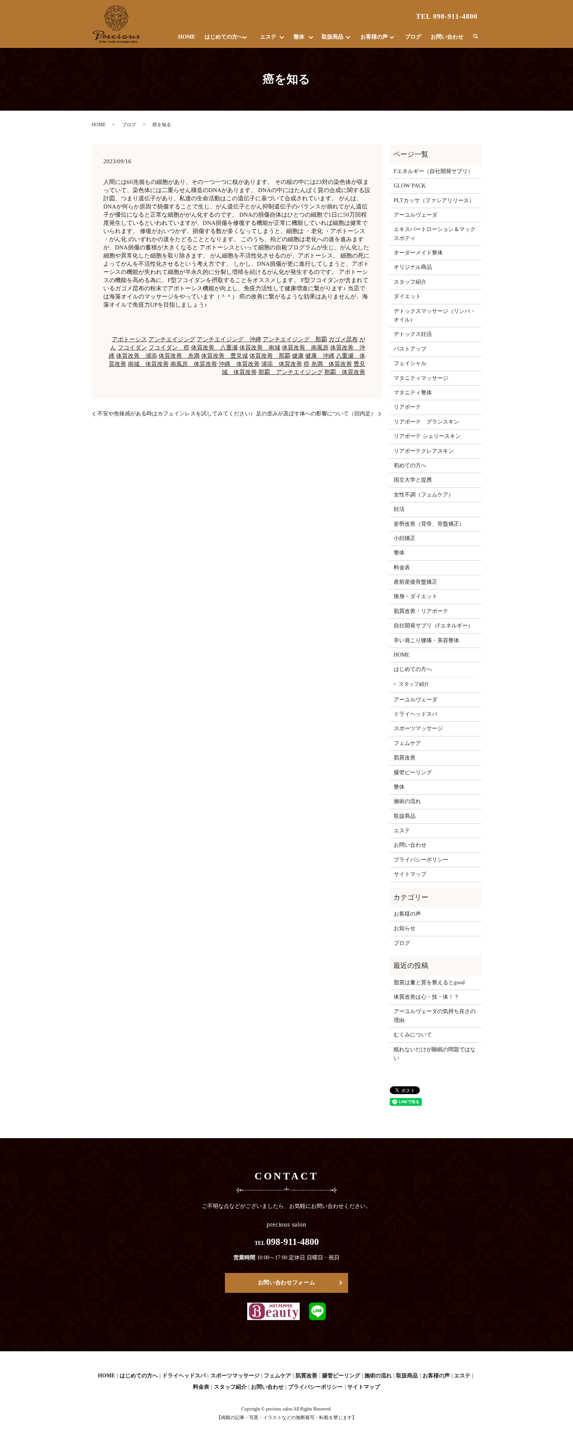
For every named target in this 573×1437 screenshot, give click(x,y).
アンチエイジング (172, 339)
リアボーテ (407, 407)
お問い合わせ (447, 37)
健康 (298, 356)
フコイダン (132, 347)
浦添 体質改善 (281, 364)
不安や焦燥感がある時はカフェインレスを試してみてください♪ (175, 414)
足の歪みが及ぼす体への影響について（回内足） (316, 414)
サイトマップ (410, 874)
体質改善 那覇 (269, 356)
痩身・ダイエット (415, 596)
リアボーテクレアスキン (424, 451)
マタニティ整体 (413, 392)
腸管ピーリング (413, 772)
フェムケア (407, 743)
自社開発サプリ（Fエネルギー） (433, 625)
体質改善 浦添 (136, 356)
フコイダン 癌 (169, 347)
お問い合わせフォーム (286, 1282)
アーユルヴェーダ (415, 215)
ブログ (413, 37)
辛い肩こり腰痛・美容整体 (426, 640)
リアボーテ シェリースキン (427, 436)
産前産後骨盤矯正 (415, 582)
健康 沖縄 (319, 356)
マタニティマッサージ (421, 378)
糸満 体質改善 (331, 364)
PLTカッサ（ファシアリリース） (434, 200)
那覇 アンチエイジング (290, 372)
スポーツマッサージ (418, 728)
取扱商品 (332, 37)
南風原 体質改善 (193, 364)
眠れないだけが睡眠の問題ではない (435, 1054)
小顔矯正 (405, 538)
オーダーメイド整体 (418, 253)
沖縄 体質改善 (239, 364)
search (475, 36)
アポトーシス (129, 339)
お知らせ (405, 928)
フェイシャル (410, 363)
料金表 (402, 567)
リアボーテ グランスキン (426, 422)
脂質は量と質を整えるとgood (429, 982)
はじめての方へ (224, 37)
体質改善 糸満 (179, 356)
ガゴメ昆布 (343, 339)
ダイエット (407, 296)
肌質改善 (405, 758)
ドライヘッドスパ (415, 714)
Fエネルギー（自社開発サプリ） (433, 171)
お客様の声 (374, 37)
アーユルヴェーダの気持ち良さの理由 (435, 1015)
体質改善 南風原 (305, 347)
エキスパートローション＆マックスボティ (435, 233)
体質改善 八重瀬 (214, 347)
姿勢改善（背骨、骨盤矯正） (429, 524)
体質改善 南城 (259, 347)
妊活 (399, 509)
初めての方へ (410, 465)
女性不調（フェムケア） (424, 495)
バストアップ (410, 349)
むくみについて (413, 1035)
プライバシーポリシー (421, 860)
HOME (186, 37)
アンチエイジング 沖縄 (229, 339)
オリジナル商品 (413, 267)
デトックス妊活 (413, 334)
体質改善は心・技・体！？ (426, 997)
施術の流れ (407, 801)
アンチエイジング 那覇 (295, 339)
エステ (268, 37)
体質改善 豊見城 (224, 356)
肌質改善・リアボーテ (421, 611)
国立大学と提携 (413, 480)
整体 (299, 37)
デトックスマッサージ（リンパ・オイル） (435, 315)
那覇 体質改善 (344, 372)
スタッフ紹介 (410, 282)
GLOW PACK (410, 186)
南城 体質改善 (148, 364)
